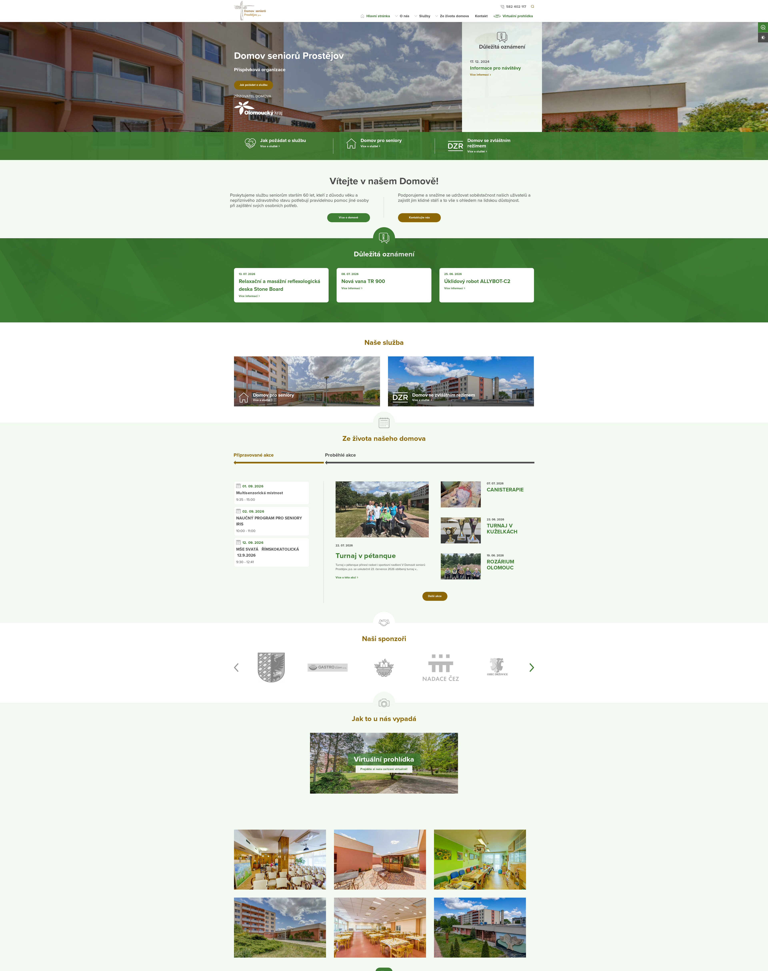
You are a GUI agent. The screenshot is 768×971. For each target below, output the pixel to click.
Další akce (435, 622)
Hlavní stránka (378, 16)
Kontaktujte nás (419, 217)
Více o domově (348, 217)
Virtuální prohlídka (518, 16)
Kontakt (481, 16)
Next (532, 693)
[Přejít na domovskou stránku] (250, 11)
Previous (236, 693)
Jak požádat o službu (258, 85)
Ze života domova (454, 16)
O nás (404, 16)
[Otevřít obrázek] (280, 885)
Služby (424, 16)
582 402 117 (516, 6)
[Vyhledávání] (532, 7)
